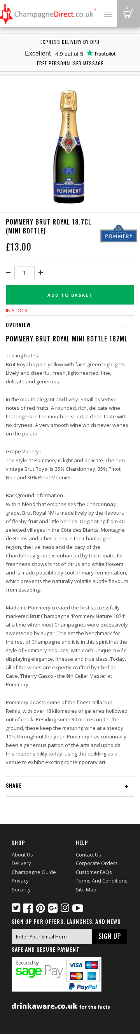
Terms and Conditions (102, 880)
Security (21, 889)
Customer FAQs (94, 872)
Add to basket (70, 295)
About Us (22, 854)
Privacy (20, 880)
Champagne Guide (34, 872)
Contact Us (88, 854)
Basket (128, 13)
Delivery (21, 863)
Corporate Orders (97, 863)
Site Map (86, 889)
